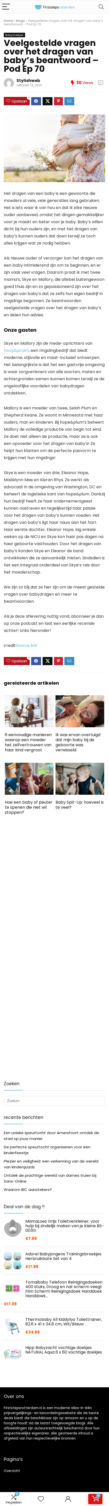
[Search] (101, 7)
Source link (26, 645)
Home (8, 21)
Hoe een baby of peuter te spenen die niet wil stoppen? (28, 807)
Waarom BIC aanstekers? (28, 1189)
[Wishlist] (41, 1499)
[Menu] (6, 7)
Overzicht (12, 1470)
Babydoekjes (14, 35)
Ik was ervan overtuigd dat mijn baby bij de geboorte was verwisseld (78, 742)
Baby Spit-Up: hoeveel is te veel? (80, 804)
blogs (20, 21)
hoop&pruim (16, 350)
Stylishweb (28, 80)
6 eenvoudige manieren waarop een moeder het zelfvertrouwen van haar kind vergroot (28, 742)
